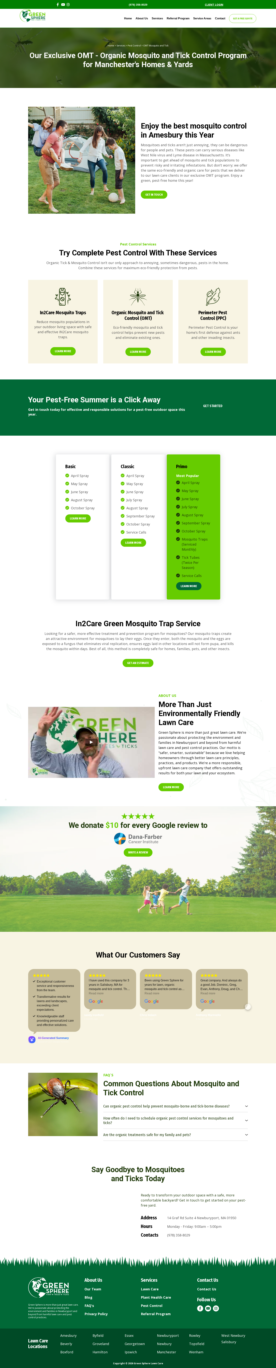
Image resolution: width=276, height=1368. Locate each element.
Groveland (101, 1344)
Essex (129, 1335)
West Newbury (233, 1335)
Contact (220, 18)
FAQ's (89, 1305)
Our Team (92, 1289)
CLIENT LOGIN (214, 4)
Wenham (196, 1352)
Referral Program (178, 18)
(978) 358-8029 (138, 4)
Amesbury (68, 1335)
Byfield (98, 1335)
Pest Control (134, 45)
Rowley (194, 1335)
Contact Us (206, 1289)
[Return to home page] (48, 1287)
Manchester (166, 1352)
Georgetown (135, 1344)
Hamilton (100, 1352)
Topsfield (196, 1344)
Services (157, 18)
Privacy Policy (96, 1314)
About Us (142, 18)
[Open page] (63, 296)
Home (128, 18)
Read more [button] (96, 993)
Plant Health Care (156, 1297)
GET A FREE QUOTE (242, 18)
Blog (88, 1297)
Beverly (66, 1344)
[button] (154, 195)
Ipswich (131, 1352)
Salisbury (228, 1342)
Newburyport (168, 1335)
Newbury (164, 1344)
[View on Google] (96, 1002)
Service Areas (202, 18)
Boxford (66, 1352)
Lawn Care (150, 1289)
